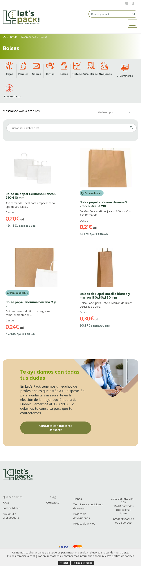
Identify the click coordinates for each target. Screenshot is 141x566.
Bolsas (43, 37)
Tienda (13, 37)
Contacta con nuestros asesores (55, 428)
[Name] (132, 23)
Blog (53, 497)
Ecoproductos (28, 37)
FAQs (6, 502)
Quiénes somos (13, 497)
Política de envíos (84, 523)
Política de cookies (82, 562)
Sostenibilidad (11, 508)
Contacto (52, 502)
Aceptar (64, 562)
